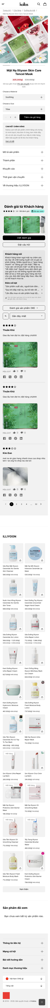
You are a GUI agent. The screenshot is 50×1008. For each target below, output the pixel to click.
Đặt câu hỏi (24, 244)
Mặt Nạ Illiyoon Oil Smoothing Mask (32, 806)
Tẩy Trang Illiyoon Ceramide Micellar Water (32, 842)
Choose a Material (10, 92)
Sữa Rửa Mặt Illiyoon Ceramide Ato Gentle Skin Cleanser (11, 568)
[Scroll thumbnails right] (42, 224)
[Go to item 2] (31, 224)
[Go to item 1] (12, 224)
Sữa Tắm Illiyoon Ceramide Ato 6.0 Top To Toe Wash (11, 739)
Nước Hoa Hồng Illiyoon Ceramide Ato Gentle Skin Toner (12, 602)
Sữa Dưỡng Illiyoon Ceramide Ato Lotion (10, 636)
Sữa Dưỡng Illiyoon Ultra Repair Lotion (32, 636)
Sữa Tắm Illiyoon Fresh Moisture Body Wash (11, 875)
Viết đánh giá (24, 237)
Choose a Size (8, 104)
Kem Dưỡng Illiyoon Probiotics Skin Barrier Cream (33, 876)
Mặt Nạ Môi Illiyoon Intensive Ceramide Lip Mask (33, 568)
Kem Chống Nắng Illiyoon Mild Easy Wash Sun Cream (33, 670)
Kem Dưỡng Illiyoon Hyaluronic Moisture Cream (10, 705)
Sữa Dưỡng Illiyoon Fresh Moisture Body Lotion (32, 705)
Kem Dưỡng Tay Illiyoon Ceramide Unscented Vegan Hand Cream (33, 602)
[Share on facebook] (4, 377)
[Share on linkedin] (21, 377)
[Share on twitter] (10, 377)
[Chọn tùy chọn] (20, 560)
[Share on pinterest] (15, 377)
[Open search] (6, 316)
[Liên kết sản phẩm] (13, 559)
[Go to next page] (41, 504)
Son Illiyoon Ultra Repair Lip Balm (12, 775)
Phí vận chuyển (23, 84)
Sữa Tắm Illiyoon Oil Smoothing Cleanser (10, 841)
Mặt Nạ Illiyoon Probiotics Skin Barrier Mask (11, 807)
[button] (3, 4)
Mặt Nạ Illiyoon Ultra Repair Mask (32, 738)
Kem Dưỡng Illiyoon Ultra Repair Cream (10, 669)
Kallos (33, 1001)
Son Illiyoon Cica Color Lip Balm (33, 775)
